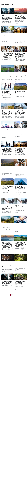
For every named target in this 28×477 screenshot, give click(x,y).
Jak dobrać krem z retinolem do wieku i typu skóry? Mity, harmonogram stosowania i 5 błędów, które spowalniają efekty (7, 169)
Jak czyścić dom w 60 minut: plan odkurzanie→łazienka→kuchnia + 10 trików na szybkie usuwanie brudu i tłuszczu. (20, 93)
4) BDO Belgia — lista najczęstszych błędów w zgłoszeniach (6, 225)
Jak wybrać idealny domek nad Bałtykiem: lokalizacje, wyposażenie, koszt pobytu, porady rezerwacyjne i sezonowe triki (20, 226)
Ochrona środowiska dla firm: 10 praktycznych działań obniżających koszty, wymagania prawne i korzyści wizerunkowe (20, 264)
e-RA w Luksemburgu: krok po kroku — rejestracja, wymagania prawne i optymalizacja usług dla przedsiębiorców (20, 283)
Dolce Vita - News (4, 1)
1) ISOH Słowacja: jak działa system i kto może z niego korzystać (19, 206)
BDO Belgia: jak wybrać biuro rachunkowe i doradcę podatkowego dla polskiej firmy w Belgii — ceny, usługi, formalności (20, 244)
